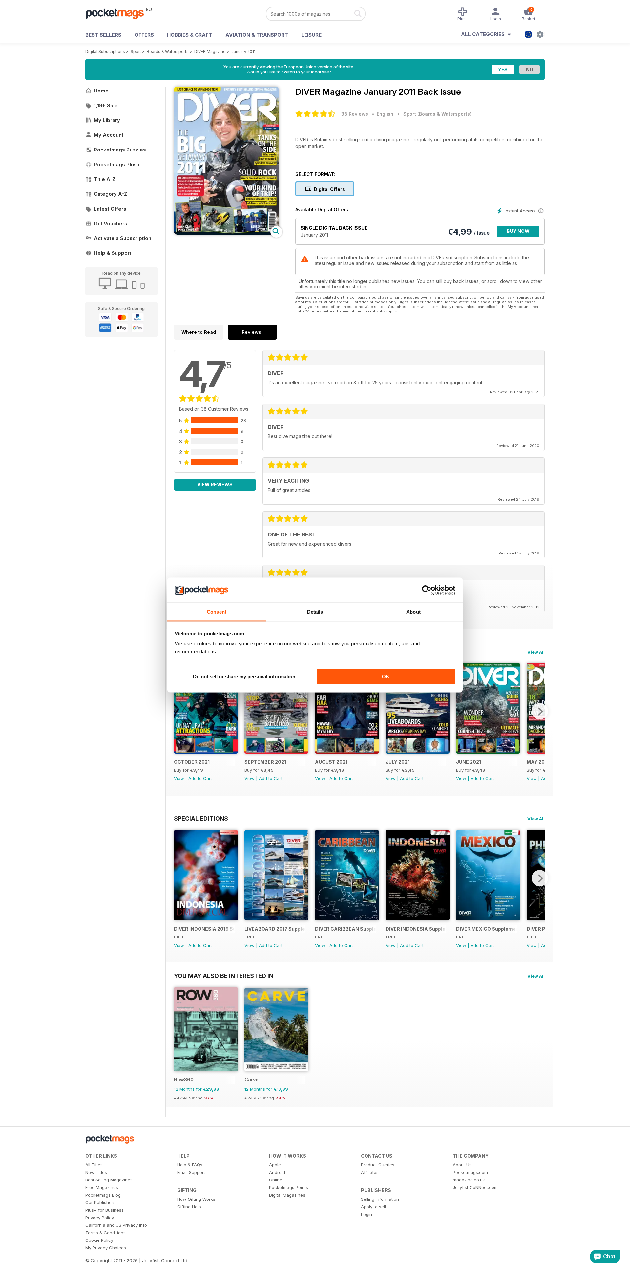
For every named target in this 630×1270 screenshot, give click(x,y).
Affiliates (370, 1172)
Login (366, 1214)
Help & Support (112, 253)
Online (275, 1179)
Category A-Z (110, 194)
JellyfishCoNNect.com (475, 1187)
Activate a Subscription (122, 238)
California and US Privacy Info (116, 1225)
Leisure (311, 35)
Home (101, 91)
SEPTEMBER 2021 (265, 762)
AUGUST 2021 (331, 762)
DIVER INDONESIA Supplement (416, 929)
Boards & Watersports (168, 51)
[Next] (540, 711)
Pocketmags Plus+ (117, 164)
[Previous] (179, 711)
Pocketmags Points (288, 1187)
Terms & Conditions (105, 1232)
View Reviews (215, 484)
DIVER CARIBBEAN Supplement (345, 929)
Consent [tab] (216, 612)
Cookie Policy (99, 1240)
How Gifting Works (196, 1199)
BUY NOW (518, 231)
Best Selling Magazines (109, 1179)
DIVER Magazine (210, 51)
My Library (107, 120)
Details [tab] (315, 612)
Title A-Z (105, 179)
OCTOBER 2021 (192, 762)
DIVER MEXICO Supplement (486, 929)
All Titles (94, 1164)
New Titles (96, 1172)
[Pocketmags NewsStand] (118, 13)
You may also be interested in (223, 975)
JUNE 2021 (468, 762)
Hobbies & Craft (189, 35)
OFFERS (144, 35)
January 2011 (243, 51)
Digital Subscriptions (105, 51)
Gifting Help (189, 1206)
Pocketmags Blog (103, 1195)
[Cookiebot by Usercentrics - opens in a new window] (426, 590)
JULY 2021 (398, 762)
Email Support (191, 1172)
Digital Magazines (287, 1195)
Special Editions (201, 818)
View (179, 778)
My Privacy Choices (105, 1247)
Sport (136, 51)
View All (536, 652)
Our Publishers (100, 1202)
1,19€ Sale (106, 105)
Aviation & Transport (256, 35)
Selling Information (380, 1199)
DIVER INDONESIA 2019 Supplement (204, 929)
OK (385, 676)
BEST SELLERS (103, 35)
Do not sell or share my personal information (244, 676)
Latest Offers (110, 209)
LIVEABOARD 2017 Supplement (274, 929)
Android (277, 1172)
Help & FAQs (189, 1164)
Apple (275, 1164)
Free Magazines (101, 1187)
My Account (108, 135)
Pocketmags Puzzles (120, 150)
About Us (462, 1164)
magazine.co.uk (469, 1179)
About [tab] (413, 612)
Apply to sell (373, 1206)
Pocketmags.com (470, 1172)
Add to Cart (200, 778)
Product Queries (377, 1164)
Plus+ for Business (104, 1210)
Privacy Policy (99, 1217)
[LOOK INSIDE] (226, 233)
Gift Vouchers (110, 223)
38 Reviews (354, 114)
